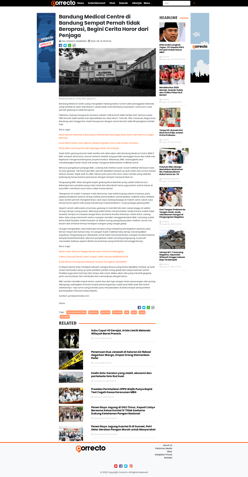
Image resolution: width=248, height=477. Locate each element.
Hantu (134, 312)
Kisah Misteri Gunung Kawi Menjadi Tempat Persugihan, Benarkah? (93, 262)
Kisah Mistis (105, 312)
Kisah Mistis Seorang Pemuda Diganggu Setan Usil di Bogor (89, 148)
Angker (142, 312)
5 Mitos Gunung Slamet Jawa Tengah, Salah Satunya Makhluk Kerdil (93, 257)
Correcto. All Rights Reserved (133, 472)
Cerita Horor (93, 312)
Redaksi (168, 458)
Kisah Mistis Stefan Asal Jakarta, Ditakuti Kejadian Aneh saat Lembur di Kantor (98, 143)
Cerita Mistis (117, 312)
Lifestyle (137, 3)
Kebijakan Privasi (163, 455)
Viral (112, 3)
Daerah (123, 3)
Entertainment (96, 3)
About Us (167, 445)
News (80, 3)
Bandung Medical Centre (76, 312)
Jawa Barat (64, 317)
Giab (127, 312)
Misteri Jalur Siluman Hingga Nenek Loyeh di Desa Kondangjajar (91, 252)
